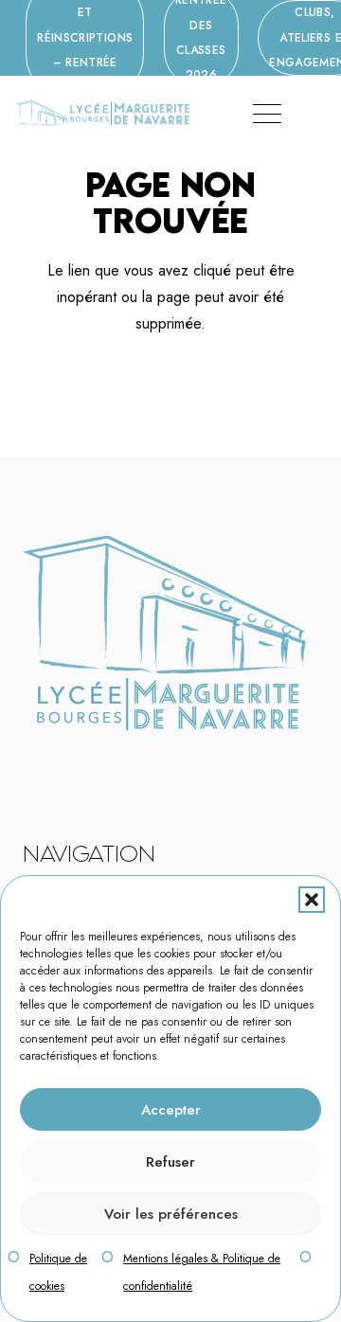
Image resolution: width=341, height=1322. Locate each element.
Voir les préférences (171, 1214)
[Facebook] (57, 757)
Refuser (170, 1162)
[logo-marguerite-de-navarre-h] (102, 114)
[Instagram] (69, 758)
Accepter (171, 1109)
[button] (311, 899)
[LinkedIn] (81, 757)
